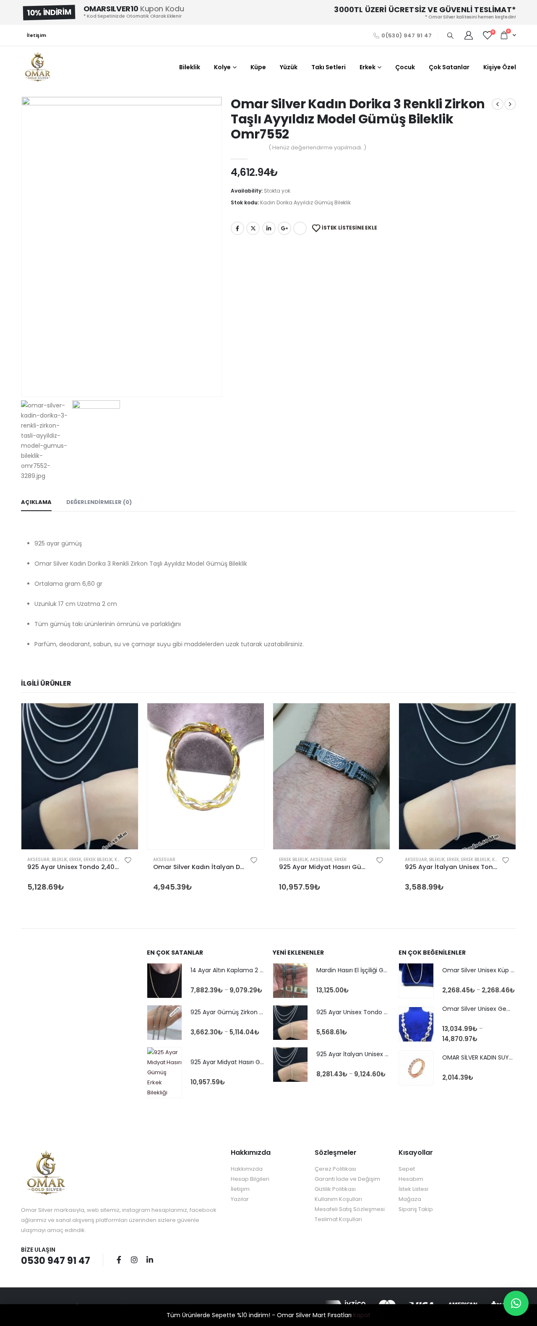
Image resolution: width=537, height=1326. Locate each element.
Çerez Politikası (335, 1169)
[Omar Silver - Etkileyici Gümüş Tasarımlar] (38, 67)
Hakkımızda (247, 1169)
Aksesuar (38, 859)
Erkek (367, 67)
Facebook (237, 228)
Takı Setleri (328, 67)
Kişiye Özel (499, 67)
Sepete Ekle (124, 717)
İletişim (36, 35)
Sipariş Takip (416, 1209)
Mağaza (410, 1199)
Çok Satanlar (449, 67)
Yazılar (240, 1199)
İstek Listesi (413, 1189)
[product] (79, 776)
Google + (284, 228)
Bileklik (189, 67)
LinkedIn (269, 228)
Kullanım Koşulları (338, 1199)
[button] (516, 1303)
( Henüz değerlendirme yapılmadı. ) (317, 147)
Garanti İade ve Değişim (347, 1179)
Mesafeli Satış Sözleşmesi (350, 1209)
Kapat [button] (361, 1315)
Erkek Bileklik (97, 859)
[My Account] (468, 35)
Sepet (407, 1169)
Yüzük (288, 67)
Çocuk (405, 67)
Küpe (258, 67)
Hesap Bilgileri (250, 1179)
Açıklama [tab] (36, 502)
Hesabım (411, 1179)
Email (300, 228)
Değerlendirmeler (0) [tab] (99, 502)
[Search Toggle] (450, 36)
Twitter (253, 228)
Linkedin (149, 1259)
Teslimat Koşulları (338, 1219)
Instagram (134, 1259)
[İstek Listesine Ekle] (128, 860)
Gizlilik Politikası (335, 1189)
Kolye (222, 67)
